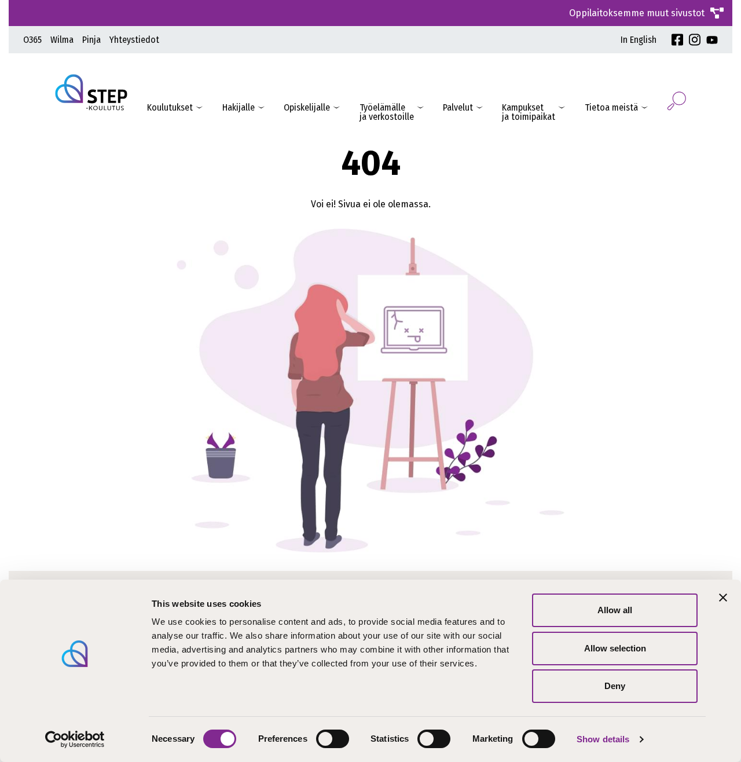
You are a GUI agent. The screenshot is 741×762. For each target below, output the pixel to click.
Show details (603, 739)
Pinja (91, 39)
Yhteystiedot (134, 39)
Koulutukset (170, 107)
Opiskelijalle (307, 107)
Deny (614, 686)
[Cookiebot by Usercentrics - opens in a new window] (75, 739)
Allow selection (615, 648)
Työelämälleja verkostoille (387, 112)
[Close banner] (723, 598)
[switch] (332, 739)
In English (638, 39)
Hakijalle (238, 107)
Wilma (62, 39)
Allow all (614, 610)
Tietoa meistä (611, 107)
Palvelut (458, 107)
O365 (32, 39)
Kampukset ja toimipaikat (528, 112)
